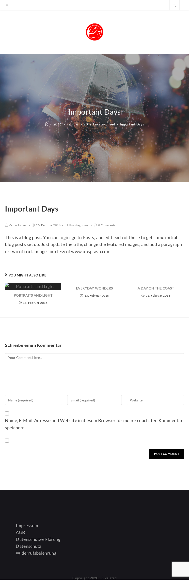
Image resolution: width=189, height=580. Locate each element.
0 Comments (107, 225)
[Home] (46, 124)
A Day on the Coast (156, 288)
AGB (20, 532)
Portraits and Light (33, 295)
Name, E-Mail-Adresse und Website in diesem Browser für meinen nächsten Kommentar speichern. (94, 424)
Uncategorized (79, 225)
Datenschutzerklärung (38, 539)
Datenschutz (28, 546)
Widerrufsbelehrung (36, 553)
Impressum (27, 525)
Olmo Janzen (18, 225)
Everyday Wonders (94, 288)
